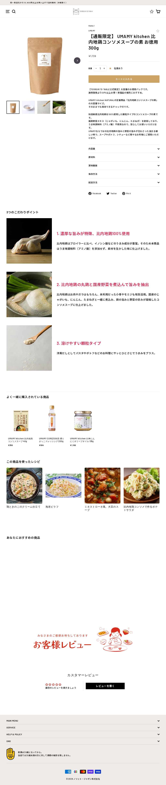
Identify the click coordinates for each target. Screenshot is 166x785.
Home (91, 26)
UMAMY (92, 31)
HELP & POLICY (14, 734)
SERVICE (11, 727)
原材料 (92, 157)
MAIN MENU (12, 720)
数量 (90, 68)
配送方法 (93, 182)
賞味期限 (93, 165)
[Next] (77, 60)
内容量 (92, 148)
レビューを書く (105, 685)
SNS (8, 741)
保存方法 (93, 174)
